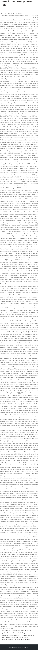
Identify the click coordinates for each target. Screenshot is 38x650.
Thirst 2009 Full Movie (27, 635)
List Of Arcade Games (23, 639)
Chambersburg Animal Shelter (10, 635)
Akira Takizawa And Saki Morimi (10, 630)
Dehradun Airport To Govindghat (17, 633)
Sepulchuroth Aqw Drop (8, 639)
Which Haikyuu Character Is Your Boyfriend (14, 637)
